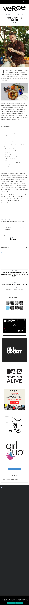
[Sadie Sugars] (12, 308)
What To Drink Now (12, 14)
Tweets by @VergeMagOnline (10, 479)
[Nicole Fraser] (21, 308)
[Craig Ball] (17, 303)
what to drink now (19, 221)
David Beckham (5, 221)
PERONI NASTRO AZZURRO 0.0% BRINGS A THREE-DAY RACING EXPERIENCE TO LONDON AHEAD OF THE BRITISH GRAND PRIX (14, 274)
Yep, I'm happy (10, 602)
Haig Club (12, 221)
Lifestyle (7, 14)
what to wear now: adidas (14, 289)
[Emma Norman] (8, 303)
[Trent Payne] (17, 308)
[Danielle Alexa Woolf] (21, 303)
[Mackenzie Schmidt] (12, 303)
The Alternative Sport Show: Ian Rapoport (14, 283)
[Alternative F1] (8, 308)
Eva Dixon (15, 22)
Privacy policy (19, 602)
